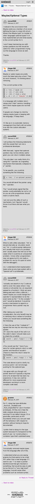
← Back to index (8, 10)
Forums (11, 6)
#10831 (29, 21)
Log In (28, 2)
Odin (5, 6)
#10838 (29, 278)
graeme (11, 398)
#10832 (29, 68)
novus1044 (12, 21)
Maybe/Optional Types (23, 6)
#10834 (29, 136)
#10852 (29, 398)
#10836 (29, 237)
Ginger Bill (12, 68)
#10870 (29, 443)
